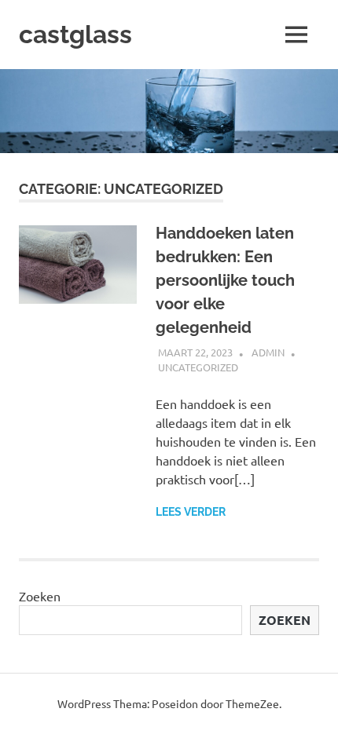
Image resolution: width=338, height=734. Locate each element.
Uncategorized (198, 367)
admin (268, 352)
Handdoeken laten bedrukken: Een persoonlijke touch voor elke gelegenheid (225, 280)
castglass (75, 34)
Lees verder (191, 512)
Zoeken (40, 596)
